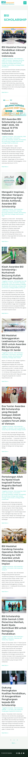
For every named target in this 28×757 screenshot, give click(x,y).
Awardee (19, 211)
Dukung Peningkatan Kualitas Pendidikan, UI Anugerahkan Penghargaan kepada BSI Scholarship (14, 696)
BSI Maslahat (16, 62)
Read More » (5, 92)
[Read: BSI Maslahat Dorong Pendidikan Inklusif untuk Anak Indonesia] (14, 35)
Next (14, 743)
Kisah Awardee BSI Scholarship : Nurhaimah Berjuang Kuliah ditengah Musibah (13, 272)
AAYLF (16, 428)
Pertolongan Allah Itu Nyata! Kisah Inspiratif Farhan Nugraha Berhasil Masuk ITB (12, 482)
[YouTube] (23, 753)
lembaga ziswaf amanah (8, 65)
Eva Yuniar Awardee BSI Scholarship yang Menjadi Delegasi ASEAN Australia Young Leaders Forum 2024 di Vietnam (14, 415)
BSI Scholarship (18, 58)
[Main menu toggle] (25, 2)
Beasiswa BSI (5, 284)
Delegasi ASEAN (21, 429)
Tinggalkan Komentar (7, 58)
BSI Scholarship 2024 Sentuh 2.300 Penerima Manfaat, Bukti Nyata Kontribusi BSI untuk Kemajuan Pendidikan (14, 625)
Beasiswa (15, 60)
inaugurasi (11, 639)
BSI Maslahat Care (19, 281)
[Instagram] (19, 753)
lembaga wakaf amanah (14, 63)
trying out (4, 569)
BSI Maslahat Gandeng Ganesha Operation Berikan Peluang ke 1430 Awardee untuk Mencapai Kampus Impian (12, 555)
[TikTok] (21, 753)
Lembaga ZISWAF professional (10, 143)
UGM (3, 216)
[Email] (17, 753)
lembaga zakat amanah (14, 357)
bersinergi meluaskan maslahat (10, 139)
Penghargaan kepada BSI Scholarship (11, 711)
